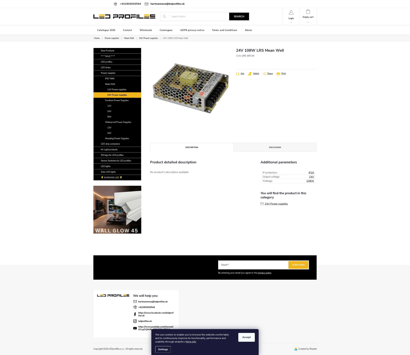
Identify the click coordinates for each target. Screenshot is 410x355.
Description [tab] (191, 147)
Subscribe (298, 264)
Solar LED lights (108, 172)
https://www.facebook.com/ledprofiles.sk (155, 314)
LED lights (105, 166)
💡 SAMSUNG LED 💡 (111, 177)
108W (310, 181)
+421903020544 (146, 307)
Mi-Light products (109, 149)
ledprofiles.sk (145, 321)
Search (239, 16)
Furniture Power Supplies (117, 100)
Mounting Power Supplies (117, 138)
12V (109, 105)
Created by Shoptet (308, 348)
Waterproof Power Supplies (118, 122)
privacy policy (264, 272)
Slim (109, 116)
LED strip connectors (110, 144)
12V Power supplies (116, 89)
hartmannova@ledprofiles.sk (153, 301)
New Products (107, 50)
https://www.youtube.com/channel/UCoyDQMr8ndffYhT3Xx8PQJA (155, 328)
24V (109, 111)
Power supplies (108, 73)
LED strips (106, 67)
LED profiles (106, 61)
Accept (246, 337)
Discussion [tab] (275, 147)
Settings (163, 349)
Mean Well (110, 84)
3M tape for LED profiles (112, 155)
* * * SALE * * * (108, 56)
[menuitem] (106, 30)
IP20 (311, 172)
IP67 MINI (109, 78)
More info (190, 341)
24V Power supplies (117, 95)
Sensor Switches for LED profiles (116, 160)
